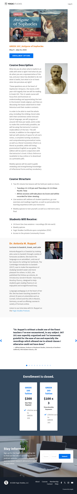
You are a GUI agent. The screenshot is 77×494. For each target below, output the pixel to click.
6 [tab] (40, 365)
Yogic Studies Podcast (21, 310)
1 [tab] (27, 365)
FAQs (56, 484)
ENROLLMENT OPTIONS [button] (21, 56)
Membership (54, 481)
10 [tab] (50, 365)
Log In (70, 4)
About (37, 481)
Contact (50, 484)
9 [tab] (48, 365)
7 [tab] (42, 365)
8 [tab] (45, 365)
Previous (1, 340)
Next (76, 340)
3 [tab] (32, 365)
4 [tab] (34, 365)
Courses (45, 481)
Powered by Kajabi (68, 489)
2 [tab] (29, 365)
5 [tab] (37, 365)
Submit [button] (65, 456)
